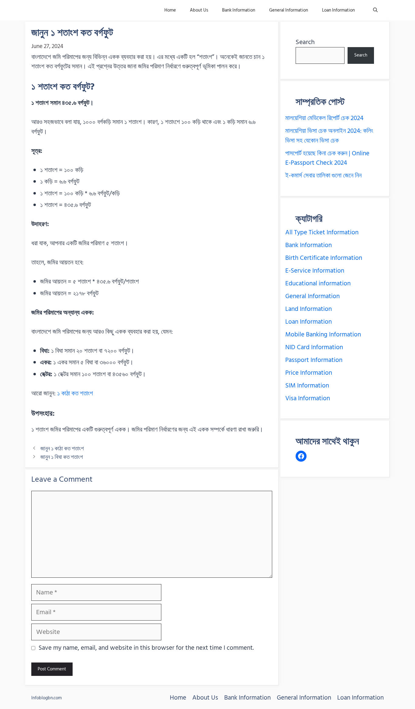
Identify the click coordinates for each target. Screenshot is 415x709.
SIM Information (307, 385)
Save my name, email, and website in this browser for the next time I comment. (146, 648)
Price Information (308, 373)
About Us (199, 10)
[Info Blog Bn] (61, 10)
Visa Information (307, 398)
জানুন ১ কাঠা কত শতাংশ (62, 448)
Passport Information (313, 360)
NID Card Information (314, 347)
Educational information (318, 283)
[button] (375, 10)
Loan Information (338, 10)
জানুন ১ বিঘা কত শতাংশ (61, 457)
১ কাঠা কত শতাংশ (75, 393)
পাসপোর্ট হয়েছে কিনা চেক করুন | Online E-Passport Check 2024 (327, 158)
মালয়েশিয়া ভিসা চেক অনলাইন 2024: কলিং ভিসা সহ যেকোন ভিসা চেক (329, 136)
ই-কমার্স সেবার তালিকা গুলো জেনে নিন (323, 175)
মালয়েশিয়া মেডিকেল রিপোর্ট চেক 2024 (324, 118)
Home (170, 10)
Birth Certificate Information (323, 258)
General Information (288, 10)
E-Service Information (314, 271)
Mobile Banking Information (323, 334)
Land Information (308, 309)
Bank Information (238, 10)
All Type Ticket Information (321, 232)
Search (305, 41)
